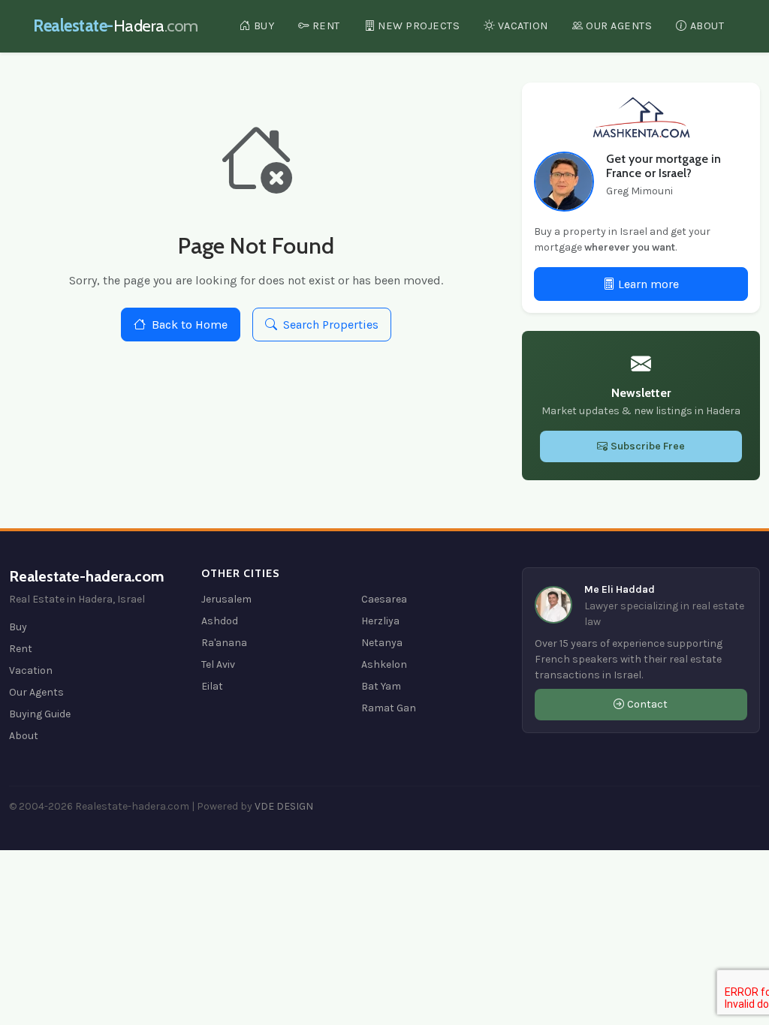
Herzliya (380, 621)
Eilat (212, 686)
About (23, 735)
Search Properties (330, 324)
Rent (20, 648)
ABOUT (707, 26)
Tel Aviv (218, 664)
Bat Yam (381, 686)
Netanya (382, 642)
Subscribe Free (648, 446)
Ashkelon (384, 664)
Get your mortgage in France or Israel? (663, 166)
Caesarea (384, 599)
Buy (18, 627)
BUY (264, 26)
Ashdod (219, 621)
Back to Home (190, 324)
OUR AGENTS (619, 26)
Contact (647, 704)
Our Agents (36, 692)
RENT (326, 26)
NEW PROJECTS (419, 26)
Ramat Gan (388, 708)
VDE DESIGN (284, 806)
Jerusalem (226, 599)
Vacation (31, 670)
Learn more (648, 284)
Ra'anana (224, 642)
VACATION (523, 26)
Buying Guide (40, 714)
